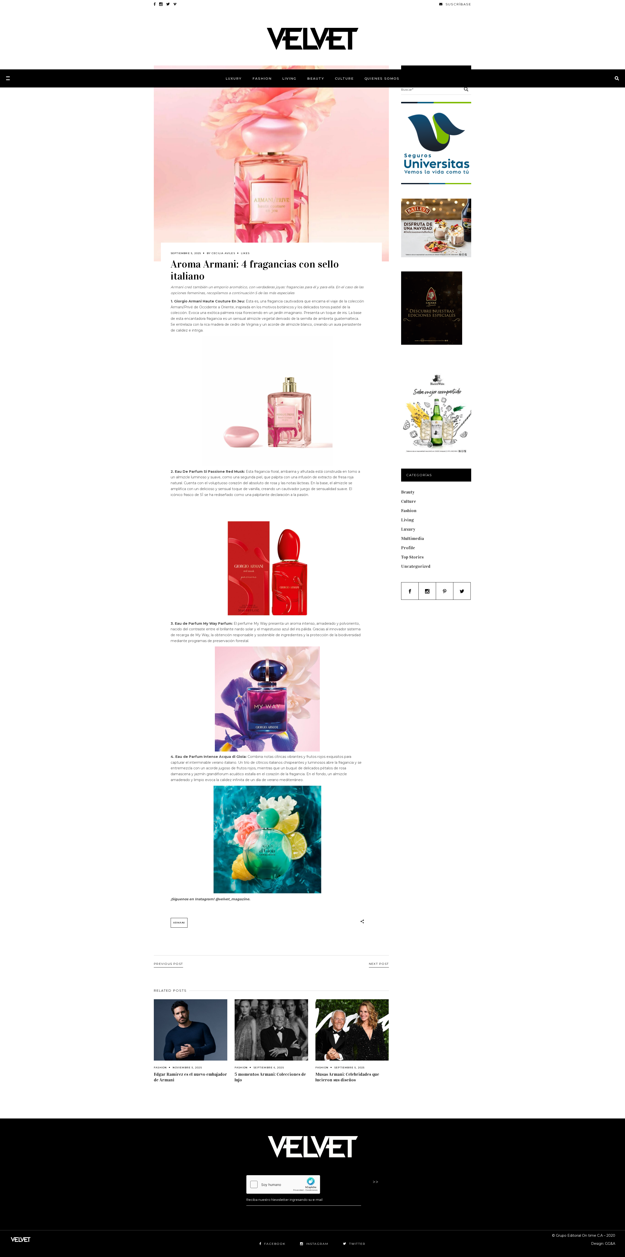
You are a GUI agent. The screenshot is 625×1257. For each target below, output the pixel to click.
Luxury (408, 529)
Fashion (160, 1067)
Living (407, 520)
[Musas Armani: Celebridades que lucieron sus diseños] (352, 1030)
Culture (408, 501)
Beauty (408, 492)
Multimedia (412, 538)
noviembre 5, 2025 (187, 1067)
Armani (179, 922)
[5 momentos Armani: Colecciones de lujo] (271, 1030)
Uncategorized (415, 566)
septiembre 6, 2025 (268, 1067)
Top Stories (412, 557)
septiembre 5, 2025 (186, 253)
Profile (408, 547)
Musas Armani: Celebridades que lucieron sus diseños (347, 1077)
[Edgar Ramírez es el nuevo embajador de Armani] (190, 1030)
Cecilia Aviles (223, 253)
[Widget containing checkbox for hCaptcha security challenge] (283, 1184)
